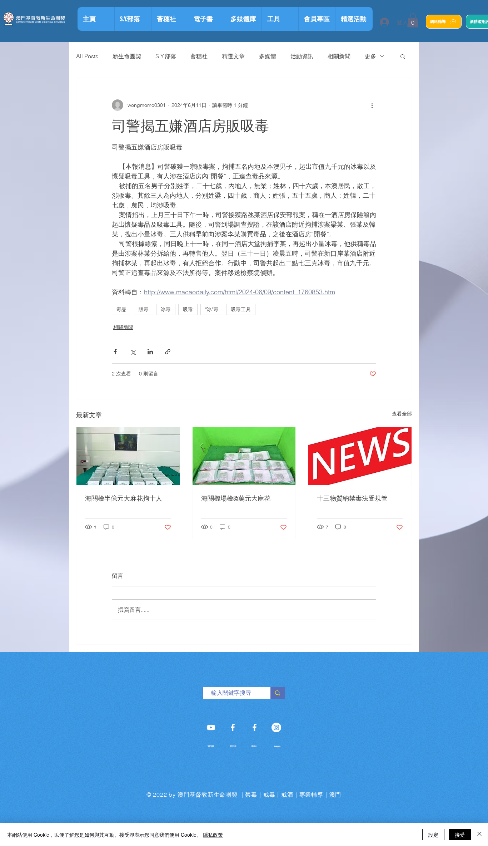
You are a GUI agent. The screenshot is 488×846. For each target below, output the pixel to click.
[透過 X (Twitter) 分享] (132, 351)
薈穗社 (199, 56)
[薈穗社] (254, 727)
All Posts (87, 56)
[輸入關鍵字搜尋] (277, 693)
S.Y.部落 (165, 56)
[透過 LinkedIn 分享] (150, 351)
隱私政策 (213, 834)
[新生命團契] (211, 727)
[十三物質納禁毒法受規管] (360, 456)
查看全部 (402, 413)
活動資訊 (301, 56)
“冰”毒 (212, 309)
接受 (460, 834)
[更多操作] (372, 105)
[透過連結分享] (167, 351)
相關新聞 (339, 56)
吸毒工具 (241, 309)
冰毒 (166, 309)
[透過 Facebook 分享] (115, 351)
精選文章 (233, 56)
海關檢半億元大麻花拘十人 (123, 498)
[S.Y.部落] (233, 727)
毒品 (121, 309)
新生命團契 (127, 56)
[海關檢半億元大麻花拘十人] (128, 456)
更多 (370, 56)
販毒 (144, 309)
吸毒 (188, 309)
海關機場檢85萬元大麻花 (235, 498)
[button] (280, 19)
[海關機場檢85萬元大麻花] (244, 456)
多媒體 (267, 56)
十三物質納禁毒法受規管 (352, 498)
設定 (433, 834)
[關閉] (479, 834)
